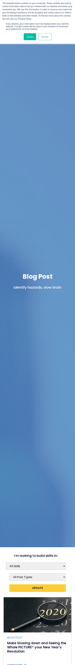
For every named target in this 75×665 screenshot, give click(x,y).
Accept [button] (30, 36)
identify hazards (28, 287)
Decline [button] (44, 36)
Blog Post (37, 276)
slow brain (52, 287)
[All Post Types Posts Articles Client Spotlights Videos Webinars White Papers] (37, 577)
